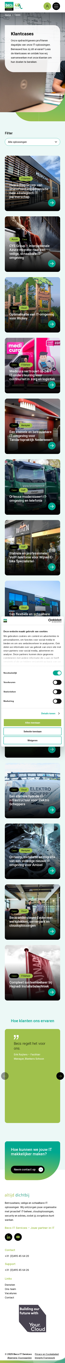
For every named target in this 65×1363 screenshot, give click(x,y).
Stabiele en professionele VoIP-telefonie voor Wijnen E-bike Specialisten (31, 557)
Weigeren (32, 740)
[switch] (57, 682)
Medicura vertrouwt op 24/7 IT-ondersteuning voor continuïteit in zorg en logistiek (32, 375)
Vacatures (11, 1293)
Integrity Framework (45, 1357)
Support (10, 1264)
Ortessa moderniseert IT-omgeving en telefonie (28, 498)
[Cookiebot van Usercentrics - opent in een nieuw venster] (48, 621)
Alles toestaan (32, 722)
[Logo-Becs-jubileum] (27, 6)
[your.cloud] (32, 1318)
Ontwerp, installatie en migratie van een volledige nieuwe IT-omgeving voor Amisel (32, 861)
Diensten (10, 1284)
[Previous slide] (5, 1076)
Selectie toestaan (33, 731)
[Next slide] (60, 1076)
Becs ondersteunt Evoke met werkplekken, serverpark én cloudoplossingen (30, 921)
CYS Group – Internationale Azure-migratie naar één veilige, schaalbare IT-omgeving (29, 252)
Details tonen (48, 713)
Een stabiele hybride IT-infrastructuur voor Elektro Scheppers (29, 800)
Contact (10, 1250)
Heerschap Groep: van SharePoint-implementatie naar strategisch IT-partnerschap (28, 191)
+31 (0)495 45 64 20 (17, 1255)
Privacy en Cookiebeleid (47, 1354)
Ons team (10, 1289)
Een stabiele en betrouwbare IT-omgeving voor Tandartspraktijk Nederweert (30, 436)
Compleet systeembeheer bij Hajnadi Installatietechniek (30, 984)
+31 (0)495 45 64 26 (17, 1269)
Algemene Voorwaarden (19, 1357)
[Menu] (54, 6)
